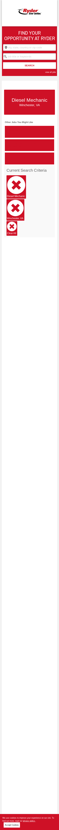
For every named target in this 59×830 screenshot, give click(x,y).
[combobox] (29, 47)
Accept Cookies (12, 825)
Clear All (11, 233)
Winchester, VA (15, 218)
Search (29, 65)
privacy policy (29, 821)
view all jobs (50, 72)
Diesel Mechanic (16, 196)
